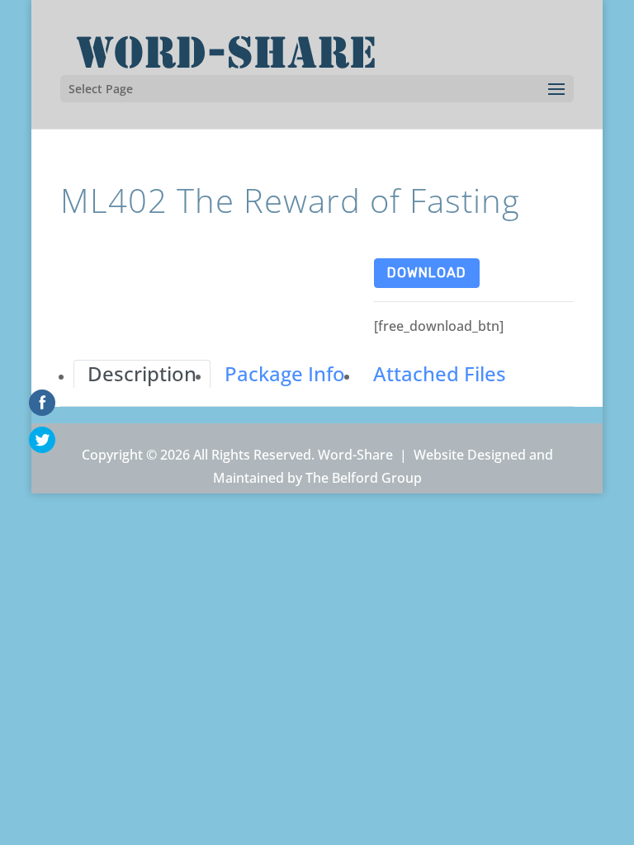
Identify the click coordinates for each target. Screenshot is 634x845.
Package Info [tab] (285, 373)
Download (426, 273)
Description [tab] (142, 373)
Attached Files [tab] (439, 373)
